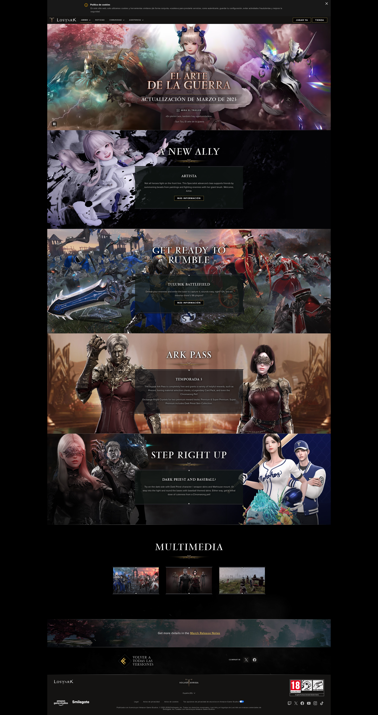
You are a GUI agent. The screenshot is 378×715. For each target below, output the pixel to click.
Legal (136, 702)
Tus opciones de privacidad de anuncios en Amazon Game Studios (211, 702)
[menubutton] (189, 693)
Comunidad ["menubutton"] (115, 20)
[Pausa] (54, 123)
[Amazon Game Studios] (61, 703)
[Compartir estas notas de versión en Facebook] (255, 660)
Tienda (319, 20)
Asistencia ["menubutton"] (135, 20)
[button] (136, 581)
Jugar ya (302, 20)
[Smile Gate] (80, 703)
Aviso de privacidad (151, 702)
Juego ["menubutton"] (84, 20)
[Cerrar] (326, 3)
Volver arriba (189, 683)
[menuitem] (86, 20)
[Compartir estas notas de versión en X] (246, 660)
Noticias (100, 20)
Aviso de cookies (171, 702)
